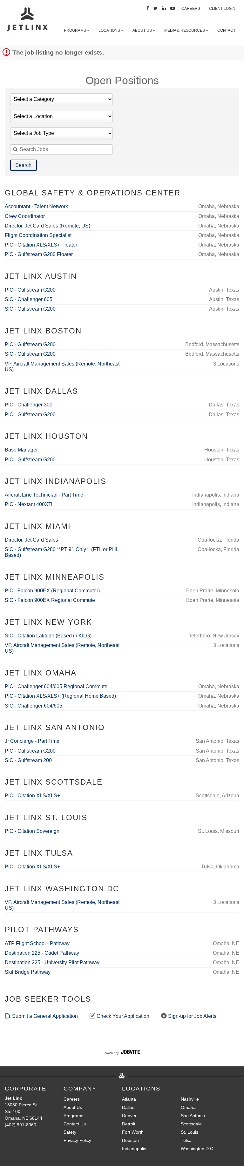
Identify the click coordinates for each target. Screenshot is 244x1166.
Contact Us (75, 1123)
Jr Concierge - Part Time (32, 741)
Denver (129, 1115)
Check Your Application (122, 1016)
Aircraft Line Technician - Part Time (44, 494)
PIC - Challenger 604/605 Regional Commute (56, 686)
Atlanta (129, 1099)
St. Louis (189, 1132)
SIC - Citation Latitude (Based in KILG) (48, 635)
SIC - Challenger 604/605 (33, 705)
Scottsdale (191, 1123)
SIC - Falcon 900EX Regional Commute (50, 600)
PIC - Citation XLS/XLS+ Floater (41, 244)
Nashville (190, 1099)
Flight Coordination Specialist (38, 235)
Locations (109, 30)
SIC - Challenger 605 (28, 299)
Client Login (222, 8)
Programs (75, 30)
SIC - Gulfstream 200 (28, 760)
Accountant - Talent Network (36, 206)
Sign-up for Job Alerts (191, 1016)
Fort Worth (133, 1132)
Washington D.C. (197, 1148)
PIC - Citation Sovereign (32, 831)
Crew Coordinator (25, 216)
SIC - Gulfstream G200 (30, 309)
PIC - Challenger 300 (28, 404)
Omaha (188, 1107)
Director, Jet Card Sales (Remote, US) (47, 225)
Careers (190, 8)
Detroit (128, 1123)
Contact (226, 30)
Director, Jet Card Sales (31, 540)
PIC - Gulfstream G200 (30, 290)
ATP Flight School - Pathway (37, 943)
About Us (142, 30)
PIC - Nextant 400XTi (28, 504)
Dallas (128, 1107)
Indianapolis (134, 1148)
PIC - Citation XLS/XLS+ (32, 795)
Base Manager (21, 449)
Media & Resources (185, 30)
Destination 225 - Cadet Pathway (42, 953)
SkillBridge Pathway (28, 972)
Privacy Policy (77, 1140)
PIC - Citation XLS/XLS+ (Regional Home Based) (60, 696)
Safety (70, 1132)
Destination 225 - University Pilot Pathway (52, 962)
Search (23, 165)
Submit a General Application (44, 1016)
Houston (130, 1140)
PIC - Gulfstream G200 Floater (39, 254)
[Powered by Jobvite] (122, 1053)
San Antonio (193, 1115)
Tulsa (186, 1140)
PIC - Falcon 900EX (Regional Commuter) (52, 590)
